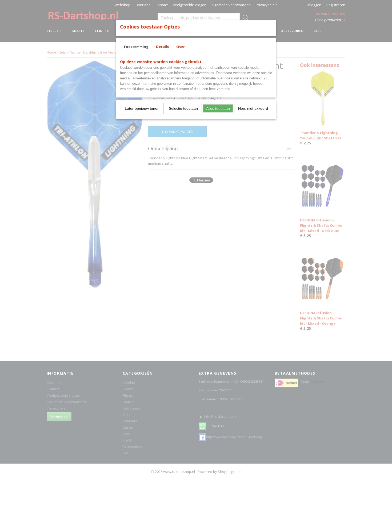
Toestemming (136, 46)
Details (162, 46)
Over (180, 46)
